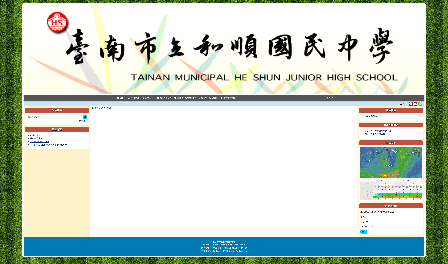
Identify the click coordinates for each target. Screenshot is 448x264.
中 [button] (404, 103)
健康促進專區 (36, 138)
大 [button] (401, 103)
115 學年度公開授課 (39, 141)
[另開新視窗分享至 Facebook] (411, 104)
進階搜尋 (83, 120)
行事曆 (204, 97)
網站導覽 (135, 97)
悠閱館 (215, 97)
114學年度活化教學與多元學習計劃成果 (48, 144)
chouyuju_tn (366, 226)
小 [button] (407, 103)
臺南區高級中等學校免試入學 (378, 130)
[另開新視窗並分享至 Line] (420, 104)
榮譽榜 (180, 97)
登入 (329, 97)
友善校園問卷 (370, 116)
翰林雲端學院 (229, 97)
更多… (364, 232)
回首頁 (123, 97)
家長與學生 (164, 97)
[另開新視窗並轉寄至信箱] (415, 104)
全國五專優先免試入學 (374, 133)
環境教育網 (35, 135)
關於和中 (148, 97)
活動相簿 (192, 97)
